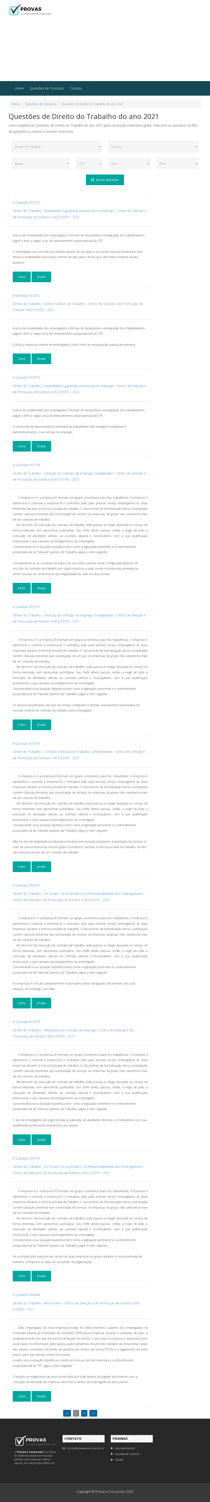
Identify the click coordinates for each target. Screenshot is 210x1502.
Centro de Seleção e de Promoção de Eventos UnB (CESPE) (56, 900)
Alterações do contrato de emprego (70, 1030)
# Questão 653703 (26, 377)
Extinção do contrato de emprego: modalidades (78, 473)
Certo (21, 277)
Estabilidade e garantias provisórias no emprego (79, 210)
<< (67, 1413)
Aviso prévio (53, 1303)
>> (93, 1413)
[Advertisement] (105, 50)
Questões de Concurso (47, 88)
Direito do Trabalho (27, 210)
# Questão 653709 (26, 1158)
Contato (76, 88)
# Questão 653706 (26, 743)
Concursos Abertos (125, 1448)
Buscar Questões (107, 180)
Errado (41, 277)
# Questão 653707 (26, 885)
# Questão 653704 (26, 465)
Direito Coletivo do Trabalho (64, 303)
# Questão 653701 (26, 202)
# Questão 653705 (26, 607)
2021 (76, 217)
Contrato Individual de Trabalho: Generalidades (78, 751)
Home (19, 88)
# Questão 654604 (26, 1294)
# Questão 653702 (26, 295)
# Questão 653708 (26, 1021)
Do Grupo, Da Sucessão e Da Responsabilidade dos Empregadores (93, 893)
